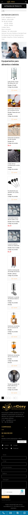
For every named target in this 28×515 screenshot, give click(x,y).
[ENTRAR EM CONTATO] (14, 50)
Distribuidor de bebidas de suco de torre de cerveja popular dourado (14, 356)
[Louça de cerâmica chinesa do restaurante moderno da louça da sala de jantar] (14, 236)
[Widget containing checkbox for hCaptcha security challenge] (13, 492)
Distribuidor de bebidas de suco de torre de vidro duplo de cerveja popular (14, 326)
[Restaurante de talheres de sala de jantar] (14, 129)
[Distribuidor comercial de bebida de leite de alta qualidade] (14, 289)
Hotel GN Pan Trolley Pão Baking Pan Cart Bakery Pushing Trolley (13, 82)
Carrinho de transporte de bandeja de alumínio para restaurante (14, 270)
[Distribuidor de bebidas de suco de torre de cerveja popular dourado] (14, 347)
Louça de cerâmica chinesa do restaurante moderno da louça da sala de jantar (13, 244)
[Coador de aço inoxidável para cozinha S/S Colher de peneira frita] (14, 155)
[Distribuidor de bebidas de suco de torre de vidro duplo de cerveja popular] (14, 318)
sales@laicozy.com (10, 17)
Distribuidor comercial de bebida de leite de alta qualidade (13, 298)
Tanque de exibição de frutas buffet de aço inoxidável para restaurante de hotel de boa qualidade (13, 384)
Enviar (5, 497)
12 (14, 398)
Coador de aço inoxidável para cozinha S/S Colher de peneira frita (14, 164)
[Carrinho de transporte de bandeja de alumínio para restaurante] (14, 262)
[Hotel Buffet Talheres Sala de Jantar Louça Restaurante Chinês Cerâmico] (14, 210)
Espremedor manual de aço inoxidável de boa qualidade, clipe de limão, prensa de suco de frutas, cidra (14, 109)
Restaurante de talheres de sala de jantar (14, 138)
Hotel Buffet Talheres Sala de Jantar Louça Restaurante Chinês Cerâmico (13, 218)
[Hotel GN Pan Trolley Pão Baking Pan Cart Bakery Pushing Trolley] (14, 73)
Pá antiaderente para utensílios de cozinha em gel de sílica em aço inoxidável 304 (14, 191)
